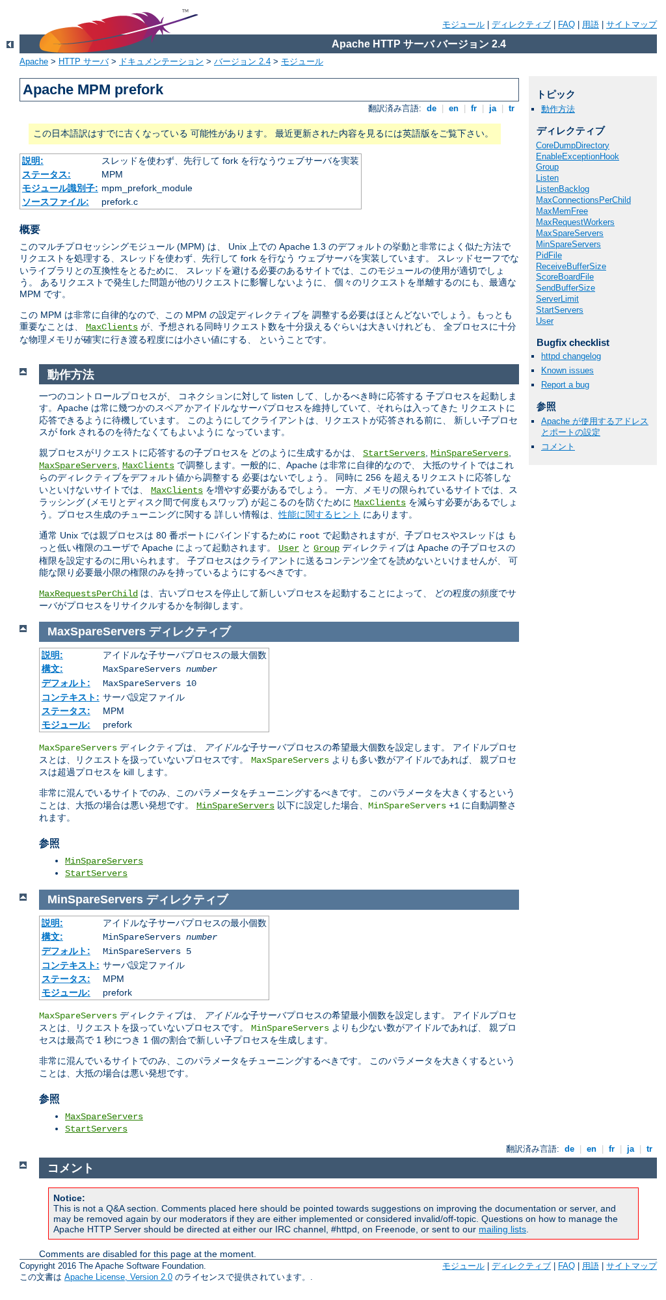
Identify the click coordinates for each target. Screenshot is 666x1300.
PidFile (549, 255)
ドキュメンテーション (161, 61)
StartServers (559, 310)
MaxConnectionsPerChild (583, 200)
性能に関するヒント (319, 514)
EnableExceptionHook (577, 156)
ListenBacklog (562, 189)
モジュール (463, 24)
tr (511, 108)
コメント (558, 446)
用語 (590, 24)
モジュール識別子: (60, 188)
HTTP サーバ (84, 61)
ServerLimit (557, 299)
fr (473, 108)
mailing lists (502, 1229)
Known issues (567, 370)
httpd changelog (571, 356)
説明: (33, 160)
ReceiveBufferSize (571, 266)
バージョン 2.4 (242, 61)
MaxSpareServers (570, 233)
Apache (34, 61)
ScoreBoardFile (565, 277)
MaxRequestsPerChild (88, 594)
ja (492, 108)
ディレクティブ (521, 24)
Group (547, 167)
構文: (52, 668)
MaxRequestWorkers (575, 222)
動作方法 (558, 109)
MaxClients (112, 327)
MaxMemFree (562, 211)
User (544, 321)
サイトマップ (631, 24)
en (453, 108)
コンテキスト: (71, 697)
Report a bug (565, 385)
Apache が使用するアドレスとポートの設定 (594, 426)
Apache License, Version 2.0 (118, 1277)
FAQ (566, 24)
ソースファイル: (55, 201)
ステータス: (46, 174)
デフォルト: (66, 683)
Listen (547, 178)
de (431, 108)
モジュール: (66, 724)
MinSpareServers (568, 244)
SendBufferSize (565, 288)
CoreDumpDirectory (572, 145)
